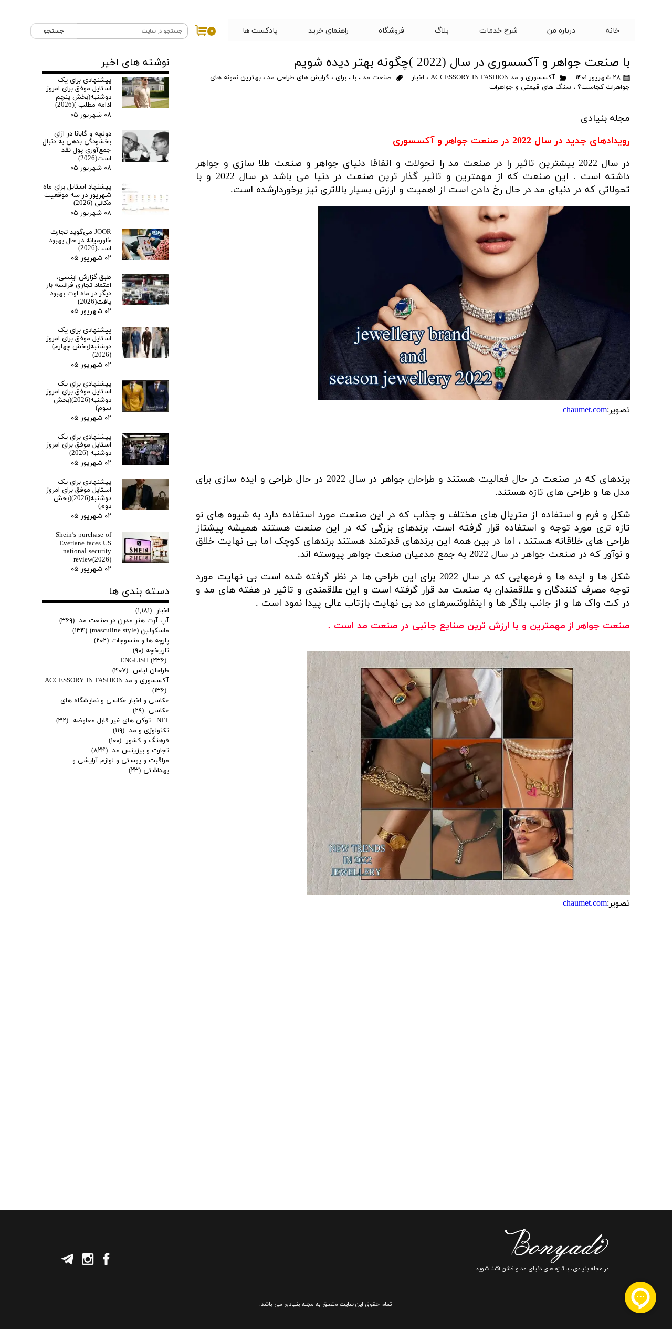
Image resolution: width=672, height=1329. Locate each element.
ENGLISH (143, 661)
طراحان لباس (140, 671)
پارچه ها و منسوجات (131, 641)
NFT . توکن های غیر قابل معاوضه (112, 720)
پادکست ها (260, 31)
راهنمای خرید (328, 31)
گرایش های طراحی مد (298, 77)
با (354, 77)
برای (340, 77)
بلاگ (442, 31)
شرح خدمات (498, 31)
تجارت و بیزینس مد (130, 750)
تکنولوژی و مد (141, 730)
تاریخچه (151, 651)
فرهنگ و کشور (139, 740)
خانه (613, 31)
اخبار (417, 77)
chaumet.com (585, 410)
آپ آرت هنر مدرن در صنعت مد (114, 621)
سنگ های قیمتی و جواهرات (530, 87)
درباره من (561, 31)
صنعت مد (377, 77)
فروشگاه (391, 31)
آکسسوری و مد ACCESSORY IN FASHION (491, 77)
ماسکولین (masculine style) (120, 631)
